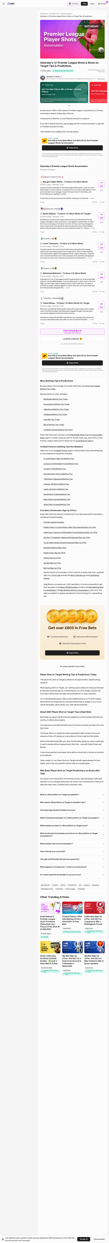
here (71, 124)
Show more (101, 79)
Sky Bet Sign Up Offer (52, 563)
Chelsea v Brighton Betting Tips (56, 484)
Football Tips (54, 14)
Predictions (44, 14)
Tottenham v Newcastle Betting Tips (58, 479)
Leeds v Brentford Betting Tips (56, 489)
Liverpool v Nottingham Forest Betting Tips (61, 464)
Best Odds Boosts (78, 575)
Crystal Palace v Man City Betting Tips (59, 459)
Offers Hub (56, 575)
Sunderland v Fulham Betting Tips (57, 494)
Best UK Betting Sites (69, 587)
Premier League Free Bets (54, 522)
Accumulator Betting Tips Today (57, 404)
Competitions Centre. (84, 441)
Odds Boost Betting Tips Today (56, 409)
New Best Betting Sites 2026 (55, 548)
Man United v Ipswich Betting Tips (57, 499)
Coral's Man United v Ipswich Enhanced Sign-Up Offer (65, 543)
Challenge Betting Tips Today (55, 414)
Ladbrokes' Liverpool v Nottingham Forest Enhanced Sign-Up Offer (71, 532)
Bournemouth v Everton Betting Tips (58, 474)
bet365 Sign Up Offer (52, 558)
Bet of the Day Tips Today (54, 425)
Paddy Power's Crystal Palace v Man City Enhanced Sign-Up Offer (70, 527)
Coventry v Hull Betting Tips (55, 469)
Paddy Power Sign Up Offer (54, 553)
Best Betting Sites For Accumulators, (75, 590)
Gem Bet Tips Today (52, 419)
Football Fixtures (60, 450)
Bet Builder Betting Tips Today (56, 399)
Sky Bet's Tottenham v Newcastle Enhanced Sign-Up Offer (67, 537)
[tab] (71, 105)
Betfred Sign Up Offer (52, 568)
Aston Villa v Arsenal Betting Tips (57, 504)
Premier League (66, 14)
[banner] (64, 92)
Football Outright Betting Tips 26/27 (58, 430)
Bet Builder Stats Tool (80, 435)
